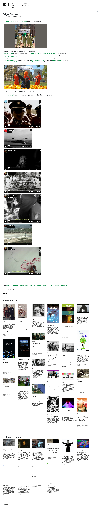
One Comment (25, 401)
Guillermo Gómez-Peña (8, 323)
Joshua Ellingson (36, 450)
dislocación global (14, 56)
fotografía (67, 20)
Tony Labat (79, 315)
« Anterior (7, 289)
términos (63, 353)
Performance (64, 355)
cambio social (37, 59)
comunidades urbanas (8, 95)
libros (18, 319)
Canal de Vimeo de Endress (10, 98)
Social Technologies (66, 410)
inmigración (6, 56)
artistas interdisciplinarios (31, 94)
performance (6, 21)
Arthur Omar (79, 381)
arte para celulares (24, 285)
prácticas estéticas (27, 59)
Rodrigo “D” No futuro (36, 368)
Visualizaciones (25, 5)
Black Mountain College (52, 354)
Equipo (13, 5)
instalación (12, 21)
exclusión (54, 60)
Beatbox (34, 476)
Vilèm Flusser (20, 321)
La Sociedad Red (50, 325)
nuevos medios (32, 53)
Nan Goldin (20, 450)
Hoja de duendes (21, 484)
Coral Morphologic (80, 450)
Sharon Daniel (6, 386)
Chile (24, 16)
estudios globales (52, 53)
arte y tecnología (31, 285)
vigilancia (60, 60)
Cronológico (24, 3)
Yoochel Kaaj (50, 381)
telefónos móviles (23, 21)
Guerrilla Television (51, 414)
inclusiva (33, 61)
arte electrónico (16, 285)
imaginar (16, 61)
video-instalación (63, 285)
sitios (48, 352)
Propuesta (14, 3)
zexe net (34, 396)
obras (48, 444)
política (58, 285)
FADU (13, 7)
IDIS (6, 4)
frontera (43, 285)
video (63, 20)
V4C (63, 382)
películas (37, 53)
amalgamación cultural (22, 55)
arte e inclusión (9, 285)
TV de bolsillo (6, 485)
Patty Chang (49, 483)
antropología (45, 53)
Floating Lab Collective (15, 94)
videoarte (6, 287)
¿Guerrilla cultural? (36, 319)
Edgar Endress (7, 20)
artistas (20, 16)
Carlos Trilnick (8, 16)
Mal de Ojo (79, 353)
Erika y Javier (65, 454)
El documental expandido (67, 326)
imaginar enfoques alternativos (37, 60)
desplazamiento (7, 55)
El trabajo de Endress (8, 53)
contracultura (38, 285)
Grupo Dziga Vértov (36, 343)
